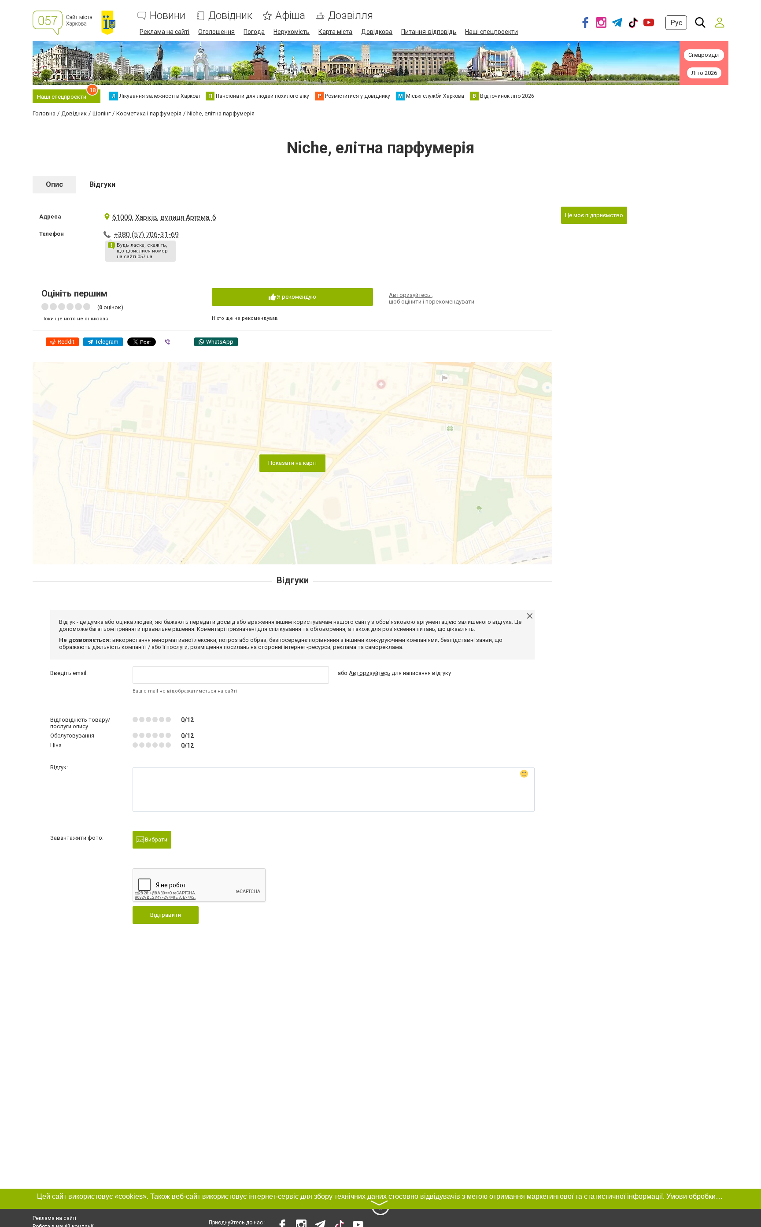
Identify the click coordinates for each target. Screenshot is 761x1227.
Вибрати (155, 839)
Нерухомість (291, 31)
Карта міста (335, 31)
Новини (167, 16)
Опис (54, 184)
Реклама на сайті (164, 31)
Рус (676, 23)
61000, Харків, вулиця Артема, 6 (164, 217)
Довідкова (376, 31)
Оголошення (216, 31)
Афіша (290, 16)
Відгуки (102, 184)
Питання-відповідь (428, 31)
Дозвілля (350, 16)
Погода (254, 31)
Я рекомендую (296, 296)
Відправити (165, 915)
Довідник (230, 16)
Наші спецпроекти (491, 31)
